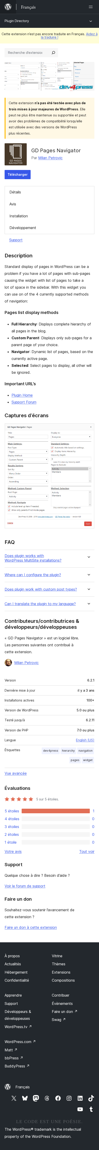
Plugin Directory (17, 21)
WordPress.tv (18, 1026)
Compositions (63, 980)
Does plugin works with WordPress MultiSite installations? (33, 558)
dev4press (50, 750)
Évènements (62, 1003)
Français (22, 1087)
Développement (22, 227)
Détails (15, 192)
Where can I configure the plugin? (33, 575)
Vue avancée (16, 773)
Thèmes (58, 964)
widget (88, 760)
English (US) (85, 740)
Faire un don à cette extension (31, 927)
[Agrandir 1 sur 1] (88, 429)
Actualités (13, 964)
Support (16, 240)
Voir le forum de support (25, 886)
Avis (12, 204)
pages (75, 760)
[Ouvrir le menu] (91, 7)
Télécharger (18, 174)
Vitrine (57, 956)
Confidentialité (17, 980)
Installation (18, 216)
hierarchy (68, 750)
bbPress (14, 1058)
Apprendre (13, 995)
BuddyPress (17, 1066)
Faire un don (65, 1011)
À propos (12, 956)
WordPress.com (20, 1041)
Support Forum (24, 402)
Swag (59, 1019)
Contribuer (60, 995)
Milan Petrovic (50, 157)
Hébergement (16, 972)
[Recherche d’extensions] (53, 52)
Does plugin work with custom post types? (41, 589)
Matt (11, 1050)
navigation (86, 750)
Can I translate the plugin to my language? (40, 604)
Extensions (61, 972)
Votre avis (13, 851)
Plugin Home (22, 395)
